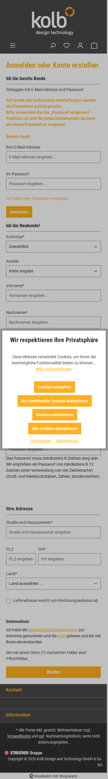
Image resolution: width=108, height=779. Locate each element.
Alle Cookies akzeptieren (54, 428)
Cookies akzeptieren (54, 414)
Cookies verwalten (54, 387)
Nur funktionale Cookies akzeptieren (54, 401)
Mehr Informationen (53, 369)
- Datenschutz (66, 440)
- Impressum (40, 440)
